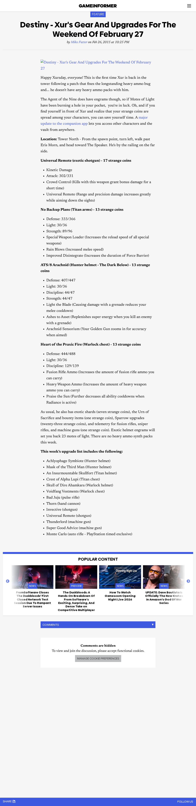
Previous (8, 581)
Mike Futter (79, 42)
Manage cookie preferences (98, 658)
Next (188, 581)
